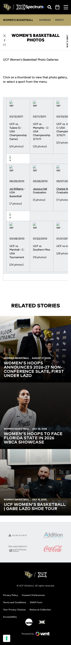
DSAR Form (36, 602)
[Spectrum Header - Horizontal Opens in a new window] (34, 7)
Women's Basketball (16, 358)
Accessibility (10, 616)
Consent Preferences (33, 595)
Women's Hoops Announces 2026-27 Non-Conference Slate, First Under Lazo (34, 369)
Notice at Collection (40, 609)
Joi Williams (16, 188)
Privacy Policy (10, 595)
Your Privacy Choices (14, 609)
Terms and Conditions (14, 602)
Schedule (45, 20)
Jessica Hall (40, 188)
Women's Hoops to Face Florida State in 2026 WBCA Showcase (33, 438)
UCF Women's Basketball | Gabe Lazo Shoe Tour (35, 507)
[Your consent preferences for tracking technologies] (6, 638)
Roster (59, 20)
